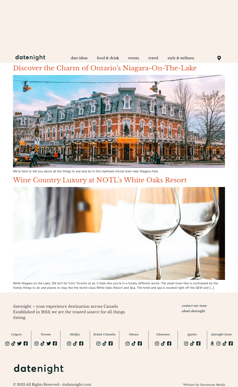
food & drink (108, 58)
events (133, 58)
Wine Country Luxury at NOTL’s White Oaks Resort (100, 180)
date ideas (79, 58)
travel (153, 58)
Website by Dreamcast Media (204, 384)
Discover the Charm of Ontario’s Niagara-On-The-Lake (105, 68)
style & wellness (181, 58)
